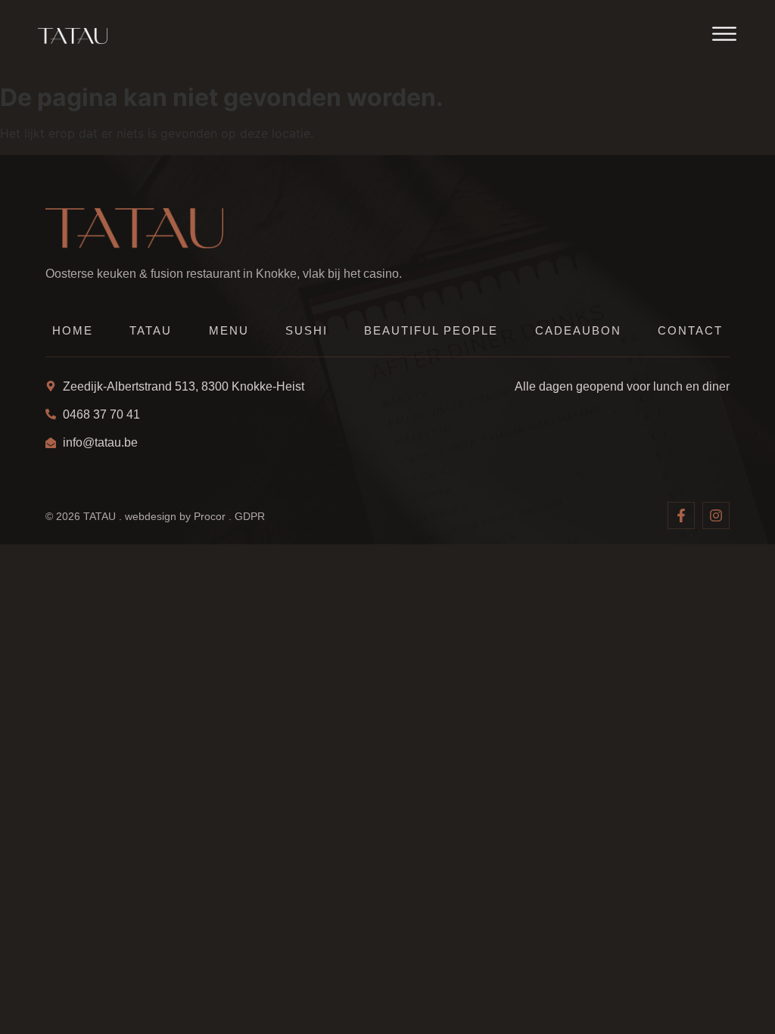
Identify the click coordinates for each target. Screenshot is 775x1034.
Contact (690, 331)
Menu (229, 331)
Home (72, 331)
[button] (725, 34)
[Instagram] (716, 515)
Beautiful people (431, 331)
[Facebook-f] (681, 515)
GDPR (250, 516)
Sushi (306, 331)
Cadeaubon (578, 331)
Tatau (150, 331)
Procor (210, 516)
